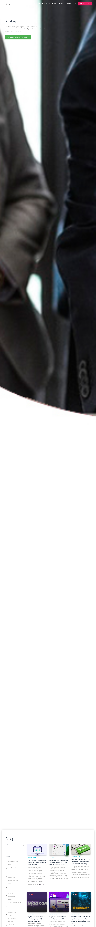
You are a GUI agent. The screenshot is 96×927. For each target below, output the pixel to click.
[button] (15, 856)
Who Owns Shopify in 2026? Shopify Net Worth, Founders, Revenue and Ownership (80, 862)
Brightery (10, 4)
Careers (9, 909)
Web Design (10, 921)
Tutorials (10, 915)
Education (10, 905)
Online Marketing (12, 912)
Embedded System (12, 924)
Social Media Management (14, 902)
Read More (41, 884)
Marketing (10, 893)
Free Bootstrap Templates (14, 861)
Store (54, 3)
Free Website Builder (13, 880)
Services (35, 3)
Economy (10, 871)
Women (9, 864)
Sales (9, 886)
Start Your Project (85, 3)
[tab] (15, 856)
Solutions (45, 3)
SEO (9, 890)
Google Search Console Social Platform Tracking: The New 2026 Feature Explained (59, 863)
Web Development (12, 918)
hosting (9, 883)
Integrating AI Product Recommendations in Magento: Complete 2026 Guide (37, 862)
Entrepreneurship (12, 877)
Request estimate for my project (18, 37)
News (9, 874)
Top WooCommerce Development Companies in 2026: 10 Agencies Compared (37, 919)
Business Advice (12, 896)
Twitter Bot (10, 899)
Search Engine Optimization (14, 867)
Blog (61, 3)
